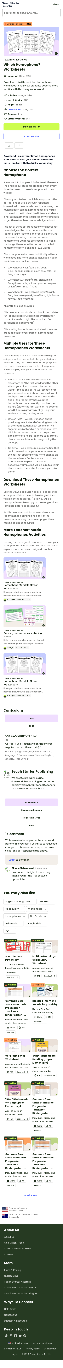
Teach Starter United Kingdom (21, 1293)
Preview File (31, 136)
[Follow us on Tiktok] (6, 1335)
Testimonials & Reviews (17, 1248)
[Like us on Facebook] (15, 1335)
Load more (30, 1195)
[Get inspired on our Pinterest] (24, 1335)
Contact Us (10, 1315)
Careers (8, 1254)
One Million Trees (14, 1242)
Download (29, 126)
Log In (14, 1354)
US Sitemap (50, 1348)
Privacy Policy (33, 1348)
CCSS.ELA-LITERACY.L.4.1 (17, 759)
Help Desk (10, 1309)
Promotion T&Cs (12, 1348)
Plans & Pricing (12, 1270)
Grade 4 (9, 751)
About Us (9, 1237)
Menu (56, 4)
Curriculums (11, 1276)
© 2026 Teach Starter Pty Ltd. (37, 1354)
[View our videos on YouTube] (20, 1335)
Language (10, 755)
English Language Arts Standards (34, 751)
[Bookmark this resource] (9, 145)
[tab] (31, 718)
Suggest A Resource (15, 1320)
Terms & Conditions (42, 1343)
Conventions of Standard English (36, 755)
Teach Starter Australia (17, 1281)
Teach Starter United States (20, 1287)
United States (19, 1343)
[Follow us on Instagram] (11, 1335)
